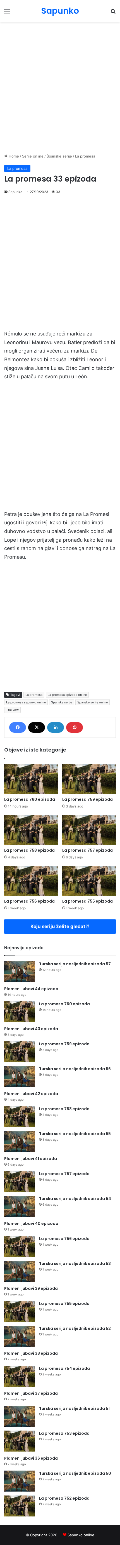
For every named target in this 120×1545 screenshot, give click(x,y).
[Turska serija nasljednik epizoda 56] (19, 1076)
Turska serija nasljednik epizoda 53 (75, 1263)
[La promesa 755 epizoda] (89, 881)
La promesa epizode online (67, 695)
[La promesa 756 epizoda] (31, 881)
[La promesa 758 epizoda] (31, 830)
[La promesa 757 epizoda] (89, 830)
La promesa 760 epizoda (29, 799)
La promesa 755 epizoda (87, 901)
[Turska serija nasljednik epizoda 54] (19, 1206)
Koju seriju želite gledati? (60, 926)
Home (13, 156)
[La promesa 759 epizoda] (89, 779)
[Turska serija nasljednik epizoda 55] (19, 1141)
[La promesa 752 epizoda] (19, 1505)
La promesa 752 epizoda (64, 1498)
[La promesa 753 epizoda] (19, 1441)
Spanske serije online (92, 702)
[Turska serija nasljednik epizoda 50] (19, 1481)
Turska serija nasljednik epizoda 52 (75, 1328)
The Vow (12, 710)
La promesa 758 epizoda (29, 850)
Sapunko (15, 192)
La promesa (85, 156)
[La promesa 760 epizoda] (31, 779)
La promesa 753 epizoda (64, 1433)
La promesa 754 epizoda (64, 1368)
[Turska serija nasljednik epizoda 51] (19, 1416)
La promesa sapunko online (26, 702)
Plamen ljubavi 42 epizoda (31, 1093)
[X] (36, 727)
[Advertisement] (60, 87)
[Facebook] (17, 727)
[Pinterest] (74, 727)
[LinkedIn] (55, 727)
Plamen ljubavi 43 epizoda (31, 1029)
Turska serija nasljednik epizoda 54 (75, 1198)
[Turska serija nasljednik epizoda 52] (19, 1336)
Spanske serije (61, 702)
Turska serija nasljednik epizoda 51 (74, 1408)
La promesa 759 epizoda (87, 799)
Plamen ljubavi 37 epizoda (31, 1393)
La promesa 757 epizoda (87, 850)
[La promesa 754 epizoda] (19, 1376)
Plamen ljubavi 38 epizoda (31, 1353)
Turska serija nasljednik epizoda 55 (75, 1134)
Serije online (33, 156)
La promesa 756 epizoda (29, 901)
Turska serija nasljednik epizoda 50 (75, 1473)
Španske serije (59, 156)
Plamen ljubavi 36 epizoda (31, 1458)
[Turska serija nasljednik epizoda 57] (19, 971)
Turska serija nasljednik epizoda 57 (75, 964)
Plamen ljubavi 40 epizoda (31, 1223)
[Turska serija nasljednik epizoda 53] (19, 1271)
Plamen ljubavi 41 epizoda (30, 1158)
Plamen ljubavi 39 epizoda (31, 1288)
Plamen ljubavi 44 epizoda (31, 989)
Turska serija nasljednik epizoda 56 (75, 1069)
